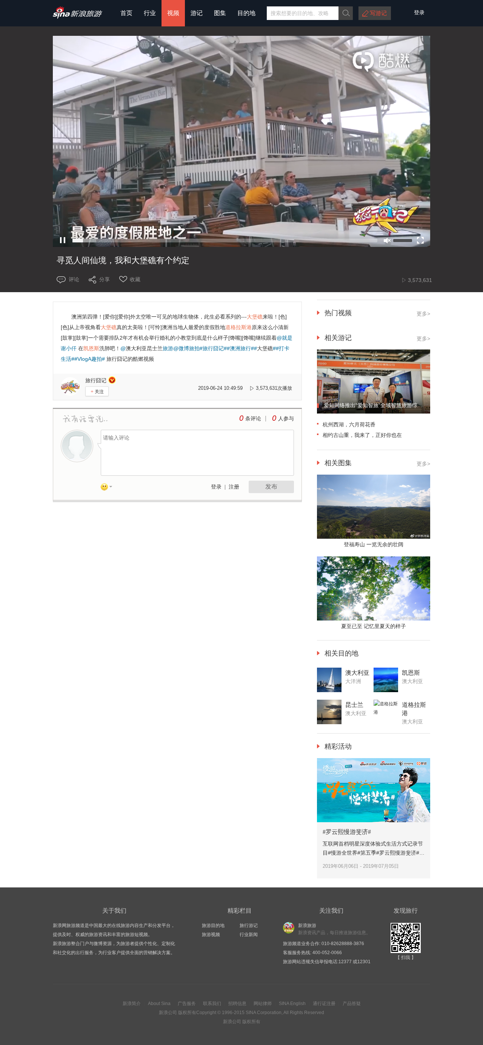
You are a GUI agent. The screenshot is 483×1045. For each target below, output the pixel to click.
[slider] (224, 240)
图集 (220, 13)
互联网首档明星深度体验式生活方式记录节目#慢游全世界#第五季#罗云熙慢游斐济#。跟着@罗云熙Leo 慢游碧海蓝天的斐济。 (374, 853)
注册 (234, 487)
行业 (150, 13)
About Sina (159, 1003)
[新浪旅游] (77, 16)
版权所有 (187, 1012)
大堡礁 (265, 348)
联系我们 (212, 1003)
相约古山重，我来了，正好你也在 (362, 435)
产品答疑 (352, 1003)
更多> (423, 314)
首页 (126, 13)
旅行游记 (249, 925)
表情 (109, 488)
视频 (173, 13)
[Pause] (62, 240)
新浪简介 (132, 1003)
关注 (97, 391)
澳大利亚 (136, 348)
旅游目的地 (213, 925)
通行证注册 (324, 1003)
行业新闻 (249, 934)
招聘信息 (237, 1003)
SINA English (292, 1003)
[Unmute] (387, 240)
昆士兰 (155, 348)
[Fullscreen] (420, 240)
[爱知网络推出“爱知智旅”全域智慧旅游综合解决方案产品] (373, 412)
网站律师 (263, 1003)
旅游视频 (211, 934)
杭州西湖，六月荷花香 (349, 424)
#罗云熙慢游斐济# (347, 832)
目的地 (246, 13)
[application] (241, 142)
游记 (197, 13)
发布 (271, 486)
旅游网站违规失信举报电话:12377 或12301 (327, 961)
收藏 (135, 279)
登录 (216, 487)
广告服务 (187, 1003)
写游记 (378, 13)
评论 (74, 279)
